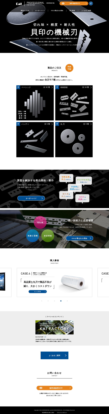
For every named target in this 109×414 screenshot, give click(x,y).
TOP (103, 400)
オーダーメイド (40, 10)
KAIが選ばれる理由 (57, 10)
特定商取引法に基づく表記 (48, 412)
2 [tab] (48, 300)
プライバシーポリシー (62, 412)
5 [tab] (67, 300)
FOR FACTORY (40, 4)
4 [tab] (60, 300)
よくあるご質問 (86, 10)
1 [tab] (41, 300)
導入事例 (72, 10)
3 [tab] (54, 300)
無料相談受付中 (75, 3)
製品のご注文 (25, 10)
